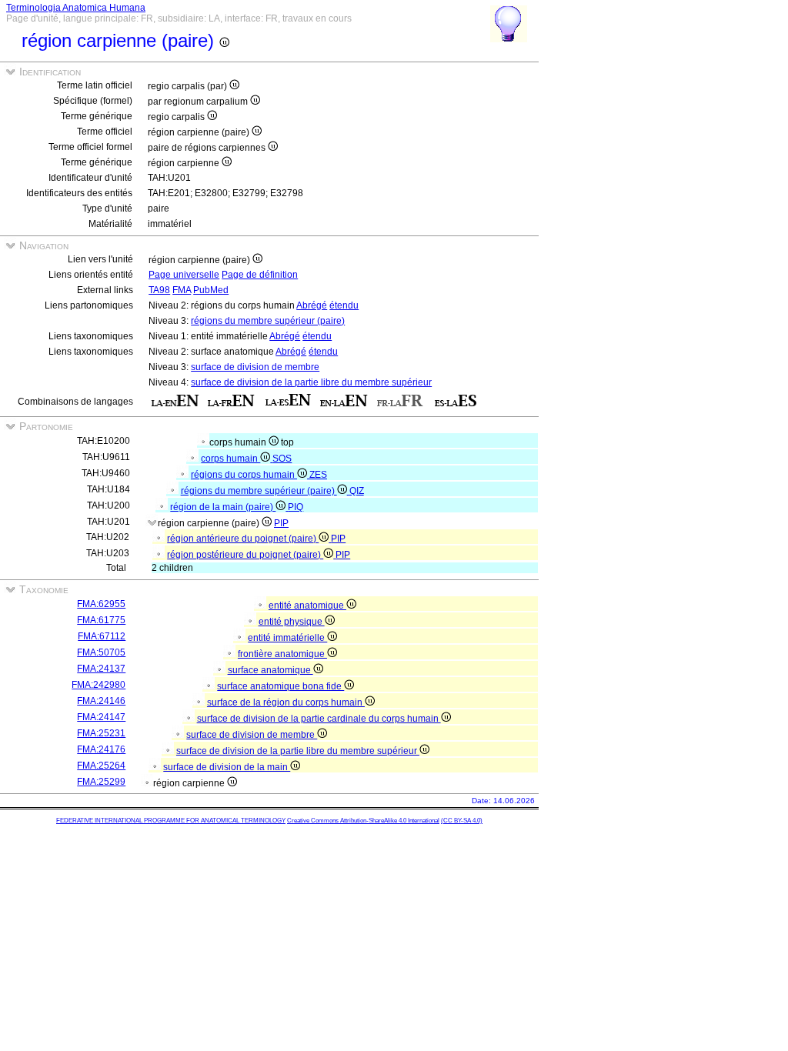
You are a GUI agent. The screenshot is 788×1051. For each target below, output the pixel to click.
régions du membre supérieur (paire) (268, 320)
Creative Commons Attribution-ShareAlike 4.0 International (363, 820)
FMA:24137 (101, 668)
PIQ (295, 507)
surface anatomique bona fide (280, 686)
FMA (181, 290)
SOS (282, 458)
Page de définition (260, 274)
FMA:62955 (101, 604)
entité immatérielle (287, 637)
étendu (344, 305)
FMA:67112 (101, 636)
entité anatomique (307, 605)
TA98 (159, 290)
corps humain (230, 458)
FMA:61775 (101, 620)
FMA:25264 (101, 765)
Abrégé (311, 305)
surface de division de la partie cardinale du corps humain (319, 718)
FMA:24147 (101, 717)
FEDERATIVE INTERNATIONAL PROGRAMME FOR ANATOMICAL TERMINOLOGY (170, 820)
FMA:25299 (101, 781)
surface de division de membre (255, 367)
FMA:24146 (101, 701)
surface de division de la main (226, 767)
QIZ (356, 490)
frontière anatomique (282, 654)
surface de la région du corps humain (286, 702)
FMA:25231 (101, 733)
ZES (318, 474)
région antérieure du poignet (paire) (243, 538)
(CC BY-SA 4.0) (461, 820)
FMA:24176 (101, 749)
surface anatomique (270, 670)
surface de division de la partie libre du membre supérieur (311, 382)
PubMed (211, 290)
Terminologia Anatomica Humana (75, 7)
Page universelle (184, 274)
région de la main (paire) (222, 507)
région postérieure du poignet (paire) (245, 554)
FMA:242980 (98, 684)
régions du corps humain (244, 474)
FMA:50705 (101, 652)
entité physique (292, 621)
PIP (281, 523)
